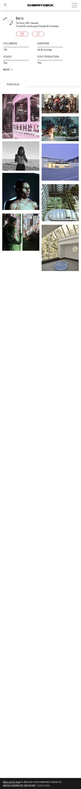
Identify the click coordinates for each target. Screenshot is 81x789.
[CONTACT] (22, 34)
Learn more (43, 785)
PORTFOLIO (13, 84)
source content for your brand (19, 785)
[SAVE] (38, 34)
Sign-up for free (11, 782)
